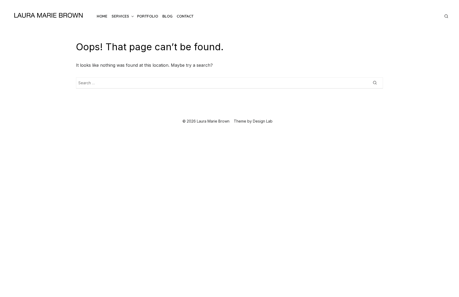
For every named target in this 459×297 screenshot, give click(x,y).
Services (120, 16)
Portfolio (147, 16)
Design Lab (263, 121)
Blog (167, 16)
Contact (185, 16)
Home (102, 16)
